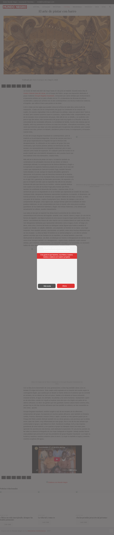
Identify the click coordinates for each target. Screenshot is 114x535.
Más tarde (47, 286)
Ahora (64, 286)
